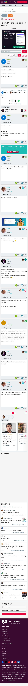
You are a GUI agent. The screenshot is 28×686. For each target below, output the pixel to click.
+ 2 (25, 187)
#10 (26, 389)
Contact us (5, 634)
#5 (26, 235)
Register (25, 2)
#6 (26, 266)
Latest (3, 507)
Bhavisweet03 (21, 560)
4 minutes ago (15, 589)
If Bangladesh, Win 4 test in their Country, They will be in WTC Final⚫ (13, 576)
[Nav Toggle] (2, 2)
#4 (26, 194)
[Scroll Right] (26, 110)
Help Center (5, 636)
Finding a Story (5, 538)
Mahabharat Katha (8, 518)
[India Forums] (8, 2)
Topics (17, 5)
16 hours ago (15, 532)
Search (24, 51)
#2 (26, 122)
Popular (9, 507)
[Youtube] (9, 662)
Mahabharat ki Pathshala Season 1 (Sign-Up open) (11, 521)
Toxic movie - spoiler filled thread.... (11, 595)
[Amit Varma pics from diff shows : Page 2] (23, 55)
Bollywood (6, 583)
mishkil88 (22, 532)
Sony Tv (4, 653)
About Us (4, 629)
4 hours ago (13, 560)
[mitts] (11, 92)
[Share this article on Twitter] (15, 101)
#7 (26, 297)
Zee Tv (4, 649)
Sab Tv (4, 655)
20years (6, 92)
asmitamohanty (20, 598)
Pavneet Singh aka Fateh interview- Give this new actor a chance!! (13, 566)
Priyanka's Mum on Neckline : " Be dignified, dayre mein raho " (13, 586)
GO (19, 55)
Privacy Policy (6, 640)
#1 (26, 66)
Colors (4, 651)
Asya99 (22, 540)
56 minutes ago (14, 550)
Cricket (5, 573)
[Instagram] (12, 662)
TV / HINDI (5, 434)
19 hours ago (13, 579)
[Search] (15, 2)
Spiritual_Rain (21, 579)
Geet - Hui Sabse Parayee (9, 510)
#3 (26, 163)
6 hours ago (15, 515)
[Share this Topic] (9, 101)
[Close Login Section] (25, 149)
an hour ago (16, 540)
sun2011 (22, 569)
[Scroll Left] (2, 110)
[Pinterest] (15, 662)
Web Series (6, 528)
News (3, 5)
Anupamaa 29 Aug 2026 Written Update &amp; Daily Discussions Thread (12, 547)
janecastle (21, 550)
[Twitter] (6, 662)
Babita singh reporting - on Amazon (11, 530)
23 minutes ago (15, 524)
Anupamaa (6, 544)
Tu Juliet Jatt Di (7, 563)
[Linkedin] (18, 662)
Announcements (17, 507)
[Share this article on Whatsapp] (19, 101)
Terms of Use (6, 638)
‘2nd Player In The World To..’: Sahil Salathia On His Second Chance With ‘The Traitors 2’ (9, 439)
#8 (26, 328)
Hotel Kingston (8, 19)
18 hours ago (16, 569)
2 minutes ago (12, 598)
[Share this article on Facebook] (12, 101)
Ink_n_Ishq (21, 515)
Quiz (22, 5)
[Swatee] (2, 92)
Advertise (4, 631)
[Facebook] (3, 662)
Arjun (5, 536)
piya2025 (22, 589)
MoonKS (22, 524)
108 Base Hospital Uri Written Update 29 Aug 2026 (13, 557)
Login (19, 2)
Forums (9, 5)
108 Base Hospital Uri (8, 553)
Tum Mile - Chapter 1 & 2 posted (10, 512)
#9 (26, 358)
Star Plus (4, 647)
